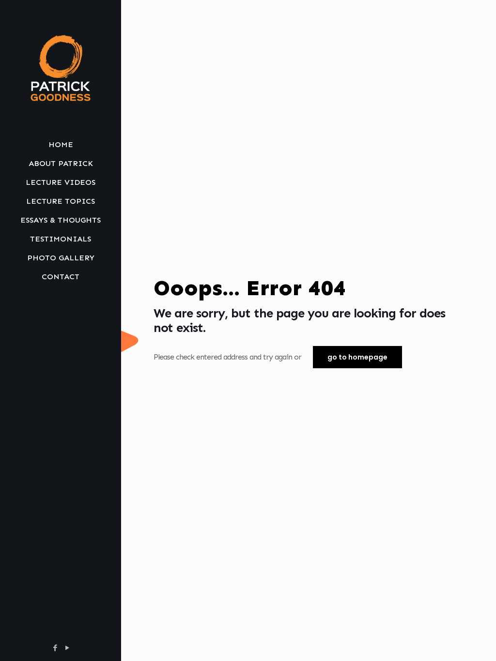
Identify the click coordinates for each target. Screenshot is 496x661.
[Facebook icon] (55, 648)
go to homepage (357, 357)
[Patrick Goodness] (60, 67)
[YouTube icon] (67, 648)
